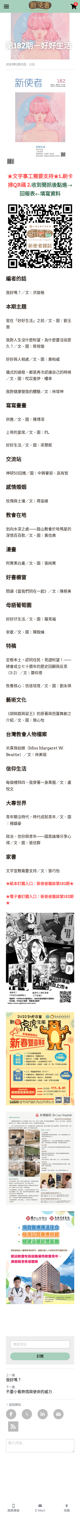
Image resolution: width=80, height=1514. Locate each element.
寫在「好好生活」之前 (25, 320)
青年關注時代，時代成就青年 (31, 817)
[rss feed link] (13, 1426)
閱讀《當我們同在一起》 (27, 591)
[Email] (58, 1414)
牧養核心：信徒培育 (23, 686)
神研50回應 (16, 473)
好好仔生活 (15, 619)
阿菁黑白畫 (15, 563)
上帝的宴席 (15, 432)
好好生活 (13, 445)
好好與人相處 (17, 359)
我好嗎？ (13, 292)
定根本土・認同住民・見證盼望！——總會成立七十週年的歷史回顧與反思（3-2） (38, 666)
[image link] (40, 6)
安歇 (10, 632)
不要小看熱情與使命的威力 (29, 1392)
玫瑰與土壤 (15, 501)
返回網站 (15, 1404)
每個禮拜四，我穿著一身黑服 (31, 782)
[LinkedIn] (43, 1414)
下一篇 (10, 1387)
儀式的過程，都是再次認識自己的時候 (38, 372)
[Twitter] (27, 1414)
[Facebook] (11, 1414)
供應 (10, 419)
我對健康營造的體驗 (23, 391)
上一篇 (10, 1375)
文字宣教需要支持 (21, 871)
